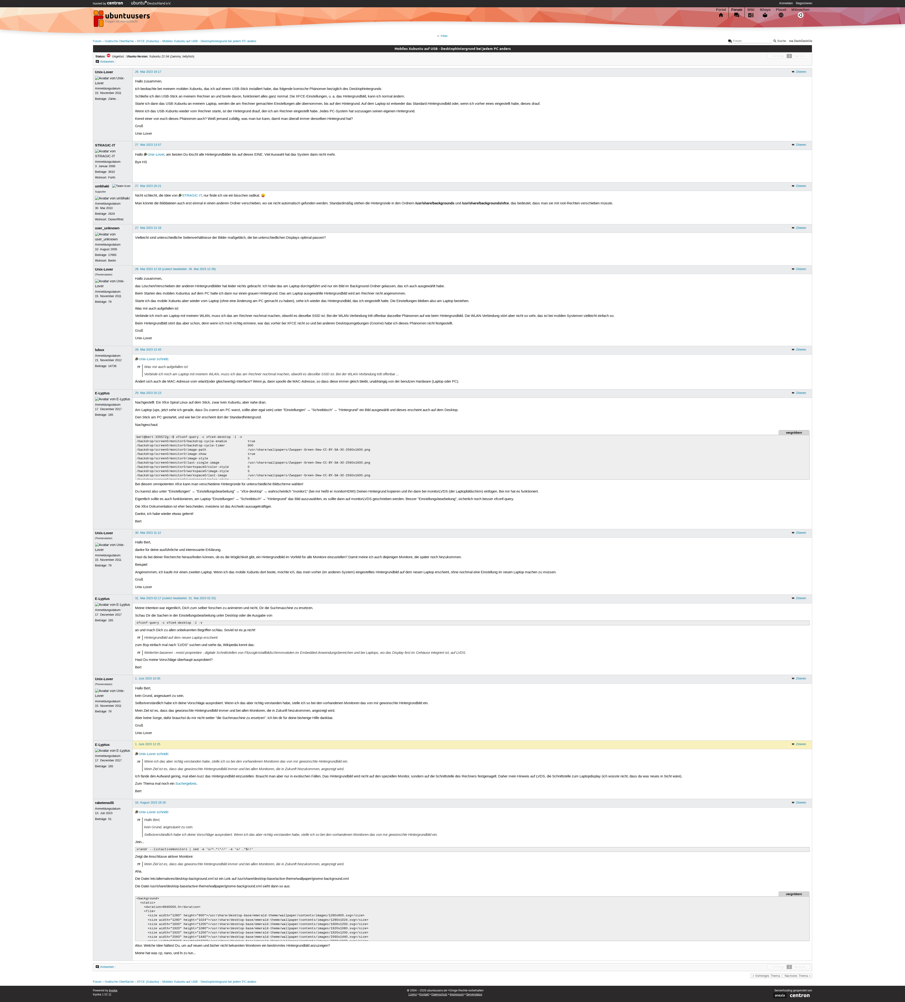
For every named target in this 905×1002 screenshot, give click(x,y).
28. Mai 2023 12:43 (148, 350)
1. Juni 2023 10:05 (147, 678)
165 (110, 415)
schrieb (162, 359)
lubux (99, 349)
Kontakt (424, 994)
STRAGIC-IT (105, 145)
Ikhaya (765, 9)
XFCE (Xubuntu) (148, 41)
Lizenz (412, 994)
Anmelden (786, 3)
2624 (111, 214)
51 (109, 819)
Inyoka (113, 990)
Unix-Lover (104, 72)
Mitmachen (800, 9)
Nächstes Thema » (797, 976)
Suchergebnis (186, 784)
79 (109, 302)
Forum (736, 9)
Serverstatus (474, 994)
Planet (781, 9)
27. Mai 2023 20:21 (148, 186)
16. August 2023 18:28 (150, 802)
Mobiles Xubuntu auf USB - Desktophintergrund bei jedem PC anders (209, 41)
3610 (111, 172)
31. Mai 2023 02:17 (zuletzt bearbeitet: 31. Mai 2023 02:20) (175, 598)
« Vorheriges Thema (766, 976)
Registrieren (804, 3)
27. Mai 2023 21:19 (148, 228)
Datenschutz (439, 994)
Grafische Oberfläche (119, 41)
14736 (112, 366)
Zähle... (113, 99)
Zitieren (801, 72)
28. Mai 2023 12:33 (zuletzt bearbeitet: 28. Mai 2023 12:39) (175, 269)
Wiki (750, 9)
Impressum (457, 994)
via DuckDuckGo (800, 41)
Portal (721, 9)
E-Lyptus (102, 393)
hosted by (100, 3)
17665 (112, 255)
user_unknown (107, 228)
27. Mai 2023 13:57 (148, 145)
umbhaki (102, 186)
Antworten (107, 62)
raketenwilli (104, 802)
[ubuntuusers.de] (122, 20)
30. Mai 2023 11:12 (148, 533)
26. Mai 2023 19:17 (148, 72)
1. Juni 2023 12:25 (147, 744)
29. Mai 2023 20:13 (148, 393)
